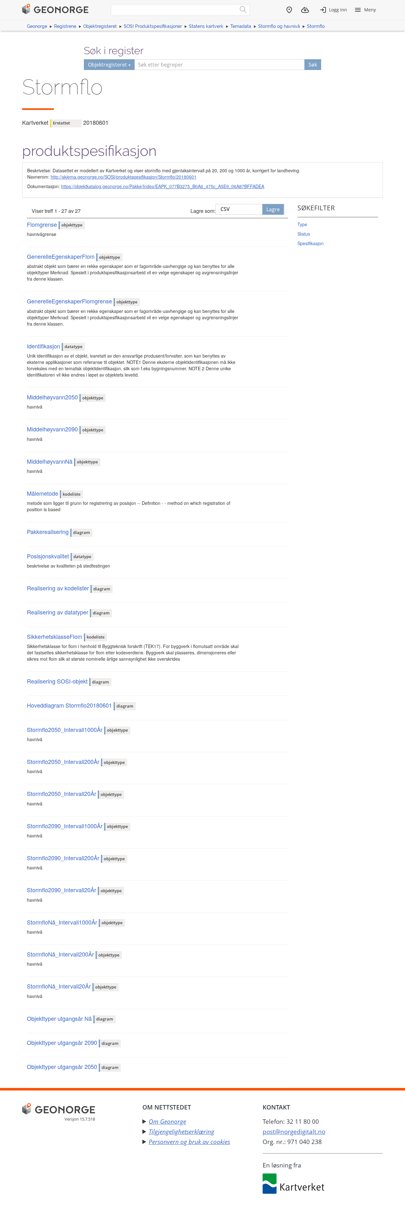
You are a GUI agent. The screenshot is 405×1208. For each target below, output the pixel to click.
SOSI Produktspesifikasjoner (153, 26)
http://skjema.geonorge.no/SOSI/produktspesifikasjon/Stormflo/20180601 (123, 177)
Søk (312, 64)
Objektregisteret (100, 26)
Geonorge (37, 26)
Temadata (240, 26)
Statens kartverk (206, 26)
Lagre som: (202, 210)
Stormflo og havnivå (279, 26)
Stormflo (316, 26)
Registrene (65, 26)
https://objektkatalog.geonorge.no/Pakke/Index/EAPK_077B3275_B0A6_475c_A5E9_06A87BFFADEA (162, 186)
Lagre (273, 209)
